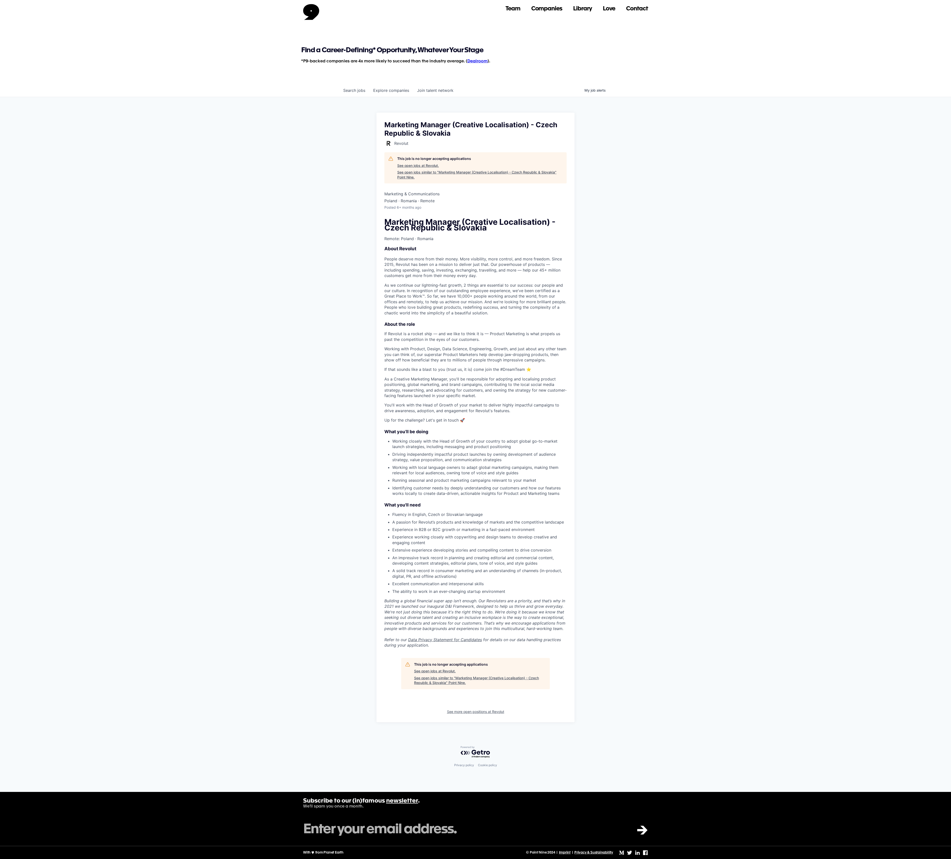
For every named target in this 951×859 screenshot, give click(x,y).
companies (391, 90)
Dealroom (477, 61)
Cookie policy (487, 765)
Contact (637, 9)
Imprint (565, 852)
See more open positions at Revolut (475, 711)
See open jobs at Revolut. (418, 165)
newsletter (402, 801)
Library (582, 9)
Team (512, 9)
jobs (354, 90)
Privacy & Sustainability (593, 852)
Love (609, 9)
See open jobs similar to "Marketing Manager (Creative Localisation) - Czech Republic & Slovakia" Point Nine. (476, 174)
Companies (546, 9)
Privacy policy (464, 765)
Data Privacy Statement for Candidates (445, 639)
